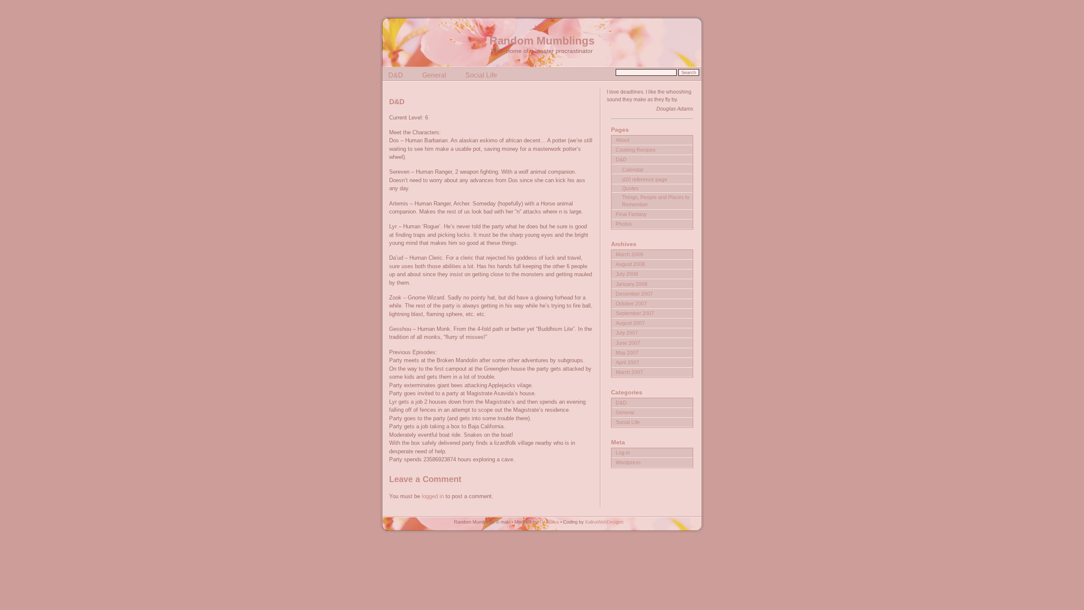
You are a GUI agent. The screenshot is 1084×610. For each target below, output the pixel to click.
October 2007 (631, 303)
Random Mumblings (542, 40)
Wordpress (628, 462)
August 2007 (630, 323)
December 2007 (634, 294)
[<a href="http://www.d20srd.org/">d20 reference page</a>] (651, 174)
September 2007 (635, 313)
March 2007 (629, 372)
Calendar (633, 169)
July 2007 (627, 333)
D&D (395, 75)
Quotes (630, 188)
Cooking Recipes (635, 149)
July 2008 (627, 274)
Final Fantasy (631, 214)
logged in (433, 496)
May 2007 (627, 352)
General (434, 75)
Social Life (481, 75)
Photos (624, 224)
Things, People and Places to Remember (655, 201)
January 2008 (631, 284)
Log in (623, 452)
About (622, 140)
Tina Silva (549, 521)
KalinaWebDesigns (604, 521)
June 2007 (628, 343)
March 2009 (629, 254)
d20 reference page (644, 179)
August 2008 (630, 264)
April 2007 (627, 362)
